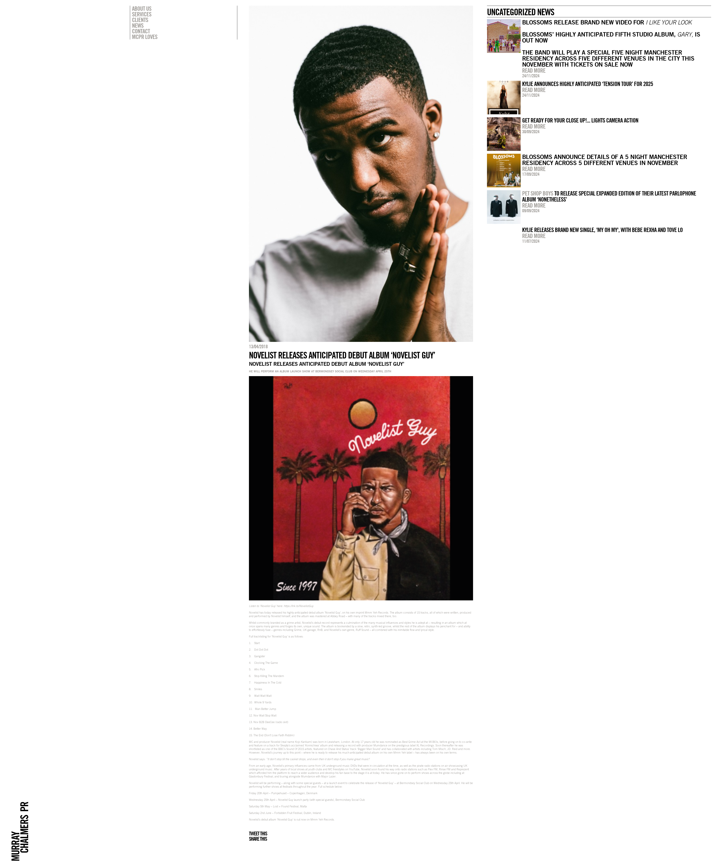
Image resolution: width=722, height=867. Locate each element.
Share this (258, 839)
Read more (533, 70)
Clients (140, 20)
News (137, 25)
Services (141, 14)
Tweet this (258, 833)
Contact (141, 31)
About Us (141, 8)
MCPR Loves (144, 36)
